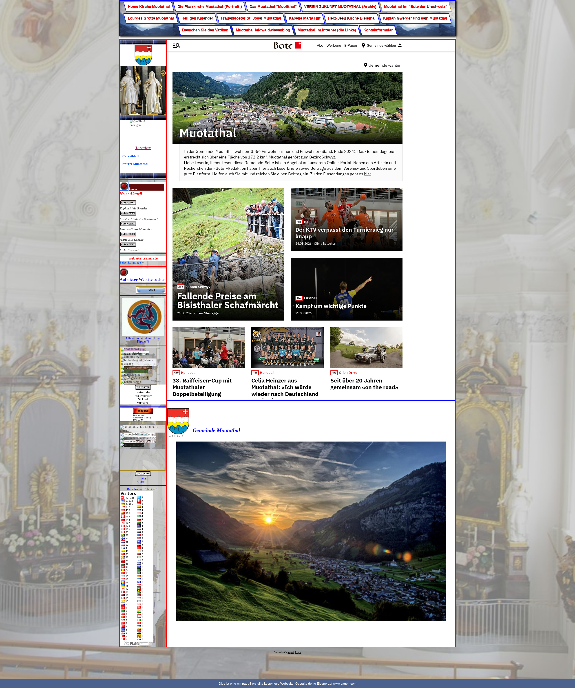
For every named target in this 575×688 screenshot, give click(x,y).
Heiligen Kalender (197, 18)
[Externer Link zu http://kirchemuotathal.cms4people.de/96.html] (143, 389)
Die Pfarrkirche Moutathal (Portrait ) (209, 6)
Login (298, 652)
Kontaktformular (378, 30)
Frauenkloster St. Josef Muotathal (251, 18)
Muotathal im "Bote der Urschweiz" (415, 6)
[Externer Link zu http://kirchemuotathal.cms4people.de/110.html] (143, 335)
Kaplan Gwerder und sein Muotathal (415, 18)
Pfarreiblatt (130, 156)
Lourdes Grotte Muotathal (151, 18)
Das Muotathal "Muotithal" (273, 6)
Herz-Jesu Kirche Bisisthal (352, 18)
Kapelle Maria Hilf (304, 18)
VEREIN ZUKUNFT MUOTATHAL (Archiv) (340, 6)
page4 (291, 652)
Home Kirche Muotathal (149, 6)
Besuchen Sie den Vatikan (205, 30)
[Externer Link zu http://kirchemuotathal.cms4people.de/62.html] (143, 475)
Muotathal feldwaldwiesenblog (263, 30)
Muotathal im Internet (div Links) (326, 30)
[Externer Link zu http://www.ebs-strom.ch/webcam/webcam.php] (143, 412)
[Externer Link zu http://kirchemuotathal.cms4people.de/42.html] (151, 293)
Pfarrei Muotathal (135, 164)
